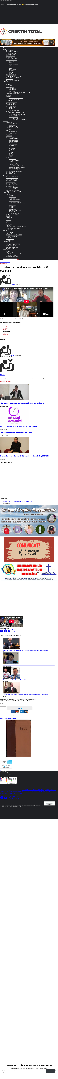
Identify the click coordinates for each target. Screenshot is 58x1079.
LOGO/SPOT (9, 252)
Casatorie (11, 161)
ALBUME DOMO (10, 182)
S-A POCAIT (9, 79)
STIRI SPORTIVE (10, 57)
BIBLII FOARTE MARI (15, 210)
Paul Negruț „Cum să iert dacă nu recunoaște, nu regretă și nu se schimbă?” (25, 695)
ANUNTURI (3, 263)
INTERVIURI (9, 134)
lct (0, 770)
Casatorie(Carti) (13, 163)
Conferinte (11, 70)
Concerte (11, 65)
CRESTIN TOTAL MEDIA (13, 244)
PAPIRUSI (8, 220)
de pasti (11, 154)
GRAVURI (9, 224)
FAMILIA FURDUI (9, 791)
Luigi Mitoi (34, 791)
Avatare (11, 156)
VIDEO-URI (6, 81)
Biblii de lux (12, 206)
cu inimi (11, 152)
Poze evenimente (13, 144)
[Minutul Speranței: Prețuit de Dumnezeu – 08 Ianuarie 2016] (14, 423)
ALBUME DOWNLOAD (12, 176)
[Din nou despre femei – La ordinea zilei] (11, 678)
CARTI (8, 215)
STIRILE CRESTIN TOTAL (13, 245)
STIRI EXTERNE (10, 54)
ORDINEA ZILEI (10, 55)
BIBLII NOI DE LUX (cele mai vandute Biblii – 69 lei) (17, 501)
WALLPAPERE (10, 137)
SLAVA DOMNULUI (11, 248)
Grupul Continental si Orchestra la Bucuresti (16, 433)
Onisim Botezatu (53, 791)
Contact (8, 251)
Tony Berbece (8, 793)
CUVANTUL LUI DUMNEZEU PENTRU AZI (18, 92)
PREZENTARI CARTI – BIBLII (14, 76)
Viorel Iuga (20, 793)
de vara (11, 153)
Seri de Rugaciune (13, 64)
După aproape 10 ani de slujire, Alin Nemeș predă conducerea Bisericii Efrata (25, 650)
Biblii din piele (12, 209)
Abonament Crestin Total (12, 256)
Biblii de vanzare (13, 207)
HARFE (8, 225)
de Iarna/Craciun (13, 142)
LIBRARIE (6, 192)
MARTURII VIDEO (11, 106)
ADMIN (13, 284)
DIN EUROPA (12, 89)
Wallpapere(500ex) (13, 138)
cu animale (11, 149)
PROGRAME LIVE (14, 99)
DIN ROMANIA (13, 88)
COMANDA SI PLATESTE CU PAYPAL (16, 226)
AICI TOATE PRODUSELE (13, 228)
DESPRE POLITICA (11, 60)
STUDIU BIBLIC (10, 100)
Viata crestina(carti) (13, 169)
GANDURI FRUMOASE (12, 127)
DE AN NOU (9, 240)
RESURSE (5, 121)
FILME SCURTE (13, 117)
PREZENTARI (10, 172)
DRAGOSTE (9, 233)
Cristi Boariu (19, 789)
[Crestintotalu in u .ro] (21, 35)
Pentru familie (12, 159)
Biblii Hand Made (13, 211)
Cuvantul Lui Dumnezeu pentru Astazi (39, 789)
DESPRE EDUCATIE (11, 58)
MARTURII (9, 83)
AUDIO (11, 108)
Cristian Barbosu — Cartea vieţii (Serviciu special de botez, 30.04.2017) (25, 456)
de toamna (11, 150)
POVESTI (8, 129)
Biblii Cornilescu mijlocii (15, 202)
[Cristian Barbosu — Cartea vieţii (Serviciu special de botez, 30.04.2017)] (14, 452)
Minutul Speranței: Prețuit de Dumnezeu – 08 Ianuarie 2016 (20, 426)
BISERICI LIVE (10, 87)
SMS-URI (5, 230)
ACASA (5, 47)
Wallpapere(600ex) (13, 140)
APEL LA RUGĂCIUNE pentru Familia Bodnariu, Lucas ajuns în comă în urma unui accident (29, 665)
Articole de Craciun (13, 126)
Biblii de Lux (12, 195)
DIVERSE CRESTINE (11, 236)
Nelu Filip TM (40, 791)
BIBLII (8, 194)
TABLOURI (9, 222)
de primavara (12, 148)
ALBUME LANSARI (11, 183)
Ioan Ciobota (28, 791)
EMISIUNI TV (9, 96)
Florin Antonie (17, 791)
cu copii (11, 146)
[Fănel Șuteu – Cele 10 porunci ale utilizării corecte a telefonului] (14, 400)
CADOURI (9, 217)
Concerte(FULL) (13, 188)
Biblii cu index (12, 205)
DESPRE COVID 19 (11, 53)
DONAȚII (5, 249)
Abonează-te (51, 1070)
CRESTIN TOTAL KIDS (12, 247)
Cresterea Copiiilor (13, 164)
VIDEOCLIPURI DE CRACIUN (14, 191)
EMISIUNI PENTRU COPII (16, 98)
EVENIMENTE (10, 61)
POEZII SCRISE (13, 131)
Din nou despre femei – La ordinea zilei (14, 680)
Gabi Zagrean (23, 791)
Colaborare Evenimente (11, 255)
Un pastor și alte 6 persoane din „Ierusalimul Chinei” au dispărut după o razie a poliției (20, 4)
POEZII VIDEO (13, 133)
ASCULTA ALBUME (11, 180)
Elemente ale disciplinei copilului (17, 167)
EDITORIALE (9, 122)
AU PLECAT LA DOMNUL (13, 77)
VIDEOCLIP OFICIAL (12, 178)
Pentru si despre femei (14, 168)
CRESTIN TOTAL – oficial (13, 243)
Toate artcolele (12, 125)
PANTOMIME (14, 110)
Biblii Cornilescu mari (14, 199)
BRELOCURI (9, 221)
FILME (8, 111)
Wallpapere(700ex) (13, 141)
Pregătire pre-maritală (14, 160)
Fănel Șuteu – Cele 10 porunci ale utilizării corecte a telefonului (22, 403)
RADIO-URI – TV (10, 173)
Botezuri (11, 66)
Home (1, 262)
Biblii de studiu (12, 197)
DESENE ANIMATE (11, 102)
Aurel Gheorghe (7, 789)
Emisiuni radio (6, 262)
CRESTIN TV (6, 241)
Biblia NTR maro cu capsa (8, 718)
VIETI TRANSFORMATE (12, 93)
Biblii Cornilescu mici (14, 201)
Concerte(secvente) (13, 187)
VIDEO (11, 85)
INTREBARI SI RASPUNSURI (14, 171)
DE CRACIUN (10, 239)
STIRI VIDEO (9, 50)
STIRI (4, 49)
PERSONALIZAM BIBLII (12, 214)
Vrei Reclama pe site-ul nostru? (13, 253)
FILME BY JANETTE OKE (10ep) (18, 119)
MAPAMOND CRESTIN (12, 80)
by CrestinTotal (12, 145)
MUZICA (5, 175)
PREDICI (8, 84)
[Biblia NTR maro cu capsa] (19, 756)
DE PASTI (8, 237)
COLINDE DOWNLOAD (12, 190)
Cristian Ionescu (14, 789)
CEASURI (8, 218)
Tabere (10, 62)
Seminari (11, 72)
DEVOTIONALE (13, 123)
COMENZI (9, 229)
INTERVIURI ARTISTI (12, 184)
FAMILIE (8, 157)
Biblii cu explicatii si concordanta (17, 203)
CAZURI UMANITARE (12, 51)
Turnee (10, 68)
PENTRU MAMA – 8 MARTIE (14, 234)
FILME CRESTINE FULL (15, 115)
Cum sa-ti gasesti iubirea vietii (16, 165)
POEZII (8, 130)
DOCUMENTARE (14, 118)
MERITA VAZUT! (10, 103)
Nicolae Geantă (46, 791)
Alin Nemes (2, 789)
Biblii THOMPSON (14, 213)
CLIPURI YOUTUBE (11, 179)
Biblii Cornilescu (13, 198)
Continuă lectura (29, 1074)
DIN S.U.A (12, 91)
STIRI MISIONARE (11, 74)
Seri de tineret (12, 69)
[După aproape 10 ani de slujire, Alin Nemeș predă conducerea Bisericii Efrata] (11, 648)
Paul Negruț (2, 793)
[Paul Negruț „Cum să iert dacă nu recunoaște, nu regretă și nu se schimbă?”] (11, 693)
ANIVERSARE (10, 232)
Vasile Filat (15, 793)
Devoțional (2, 791)
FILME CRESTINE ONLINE (16, 112)
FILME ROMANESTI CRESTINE (17, 114)
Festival (11, 73)
